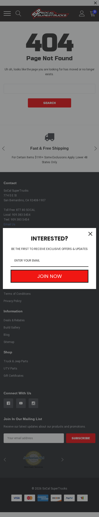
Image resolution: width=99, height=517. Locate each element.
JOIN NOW (49, 276)
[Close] (90, 234)
